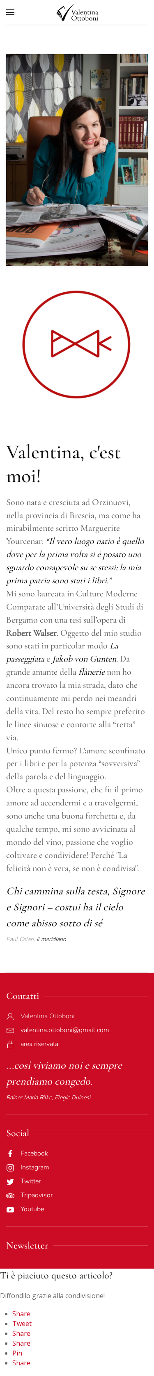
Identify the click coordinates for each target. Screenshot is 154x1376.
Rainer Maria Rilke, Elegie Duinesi (48, 1097)
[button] (10, 12)
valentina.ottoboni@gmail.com (65, 1030)
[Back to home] (77, 12)
